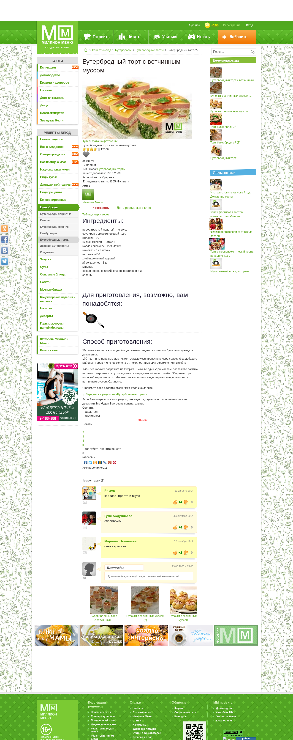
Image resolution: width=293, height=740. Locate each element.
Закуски (45, 259)
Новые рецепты (51, 139)
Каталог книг (49, 350)
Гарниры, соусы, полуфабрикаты (52, 325)
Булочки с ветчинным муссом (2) (231, 95)
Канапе (45, 220)
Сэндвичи (47, 252)
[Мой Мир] (100, 462)
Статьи (137, 720)
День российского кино (134, 207)
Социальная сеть (185, 712)
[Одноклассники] (95, 462)
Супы (44, 267)
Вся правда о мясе (53, 162)
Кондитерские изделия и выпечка (57, 299)
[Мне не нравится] (186, 502)
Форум (178, 708)
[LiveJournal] (105, 462)
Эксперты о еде (142, 737)
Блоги (57, 61)
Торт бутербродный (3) (225, 142)
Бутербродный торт (223, 158)
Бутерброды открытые (55, 214)
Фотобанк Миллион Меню (54, 341)
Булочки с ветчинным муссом (229, 111)
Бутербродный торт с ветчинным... (233, 80)
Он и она (46, 90)
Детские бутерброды (54, 246)
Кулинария (48, 67)
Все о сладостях (51, 147)
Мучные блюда (51, 289)
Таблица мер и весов (95, 214)
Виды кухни (48, 177)
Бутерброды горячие (54, 226)
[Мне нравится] (175, 502)
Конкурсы (180, 716)
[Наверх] (4, 281)
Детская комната (51, 97)
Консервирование (53, 199)
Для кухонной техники (55, 184)
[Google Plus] (109, 462)
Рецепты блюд (101, 50)
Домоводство (50, 75)
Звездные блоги (51, 120)
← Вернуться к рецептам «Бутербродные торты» (114, 394)
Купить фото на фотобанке (100, 141)
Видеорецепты (51, 192)
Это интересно (142, 712)
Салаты (45, 282)
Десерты (46, 316)
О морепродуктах (52, 154)
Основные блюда (52, 274)
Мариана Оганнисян (120, 541)
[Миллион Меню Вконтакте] (4, 250)
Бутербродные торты (150, 50)
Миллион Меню (92, 202)
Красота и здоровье (54, 82)
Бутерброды (123, 50)
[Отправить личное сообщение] (84, 502)
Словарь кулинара (103, 716)
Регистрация (231, 25)
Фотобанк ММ (224, 712)
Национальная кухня (54, 169)
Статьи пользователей (147, 733)
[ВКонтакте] (85, 462)
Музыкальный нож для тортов (229, 271)
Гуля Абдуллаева (118, 516)
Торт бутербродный (223, 127)
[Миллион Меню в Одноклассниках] (4, 228)
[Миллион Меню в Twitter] (4, 261)
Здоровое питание (144, 728)
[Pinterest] (114, 462)
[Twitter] (90, 462)
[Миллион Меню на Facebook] (4, 239)
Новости (138, 708)
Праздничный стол (103, 720)
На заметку (139, 724)
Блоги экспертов (52, 113)
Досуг (44, 105)
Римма (109, 490)
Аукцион (194, 25)
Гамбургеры (48, 233)
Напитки (46, 308)
